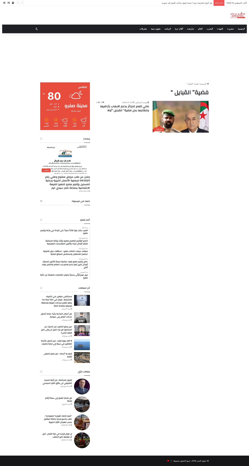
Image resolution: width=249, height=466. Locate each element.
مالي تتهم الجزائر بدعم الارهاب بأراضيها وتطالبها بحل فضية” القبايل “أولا (124, 108)
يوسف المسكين (141, 102)
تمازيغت (190, 29)
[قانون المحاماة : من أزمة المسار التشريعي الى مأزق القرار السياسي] (82, 386)
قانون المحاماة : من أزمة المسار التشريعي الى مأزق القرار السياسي (57, 381)
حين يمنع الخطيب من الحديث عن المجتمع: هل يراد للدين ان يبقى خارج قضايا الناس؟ (56, 330)
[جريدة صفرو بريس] (238, 15)
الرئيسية (241, 29)
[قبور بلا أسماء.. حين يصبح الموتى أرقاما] (82, 357)
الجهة (221, 29)
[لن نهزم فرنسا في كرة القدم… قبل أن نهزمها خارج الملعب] (82, 440)
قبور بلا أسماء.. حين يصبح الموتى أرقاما (58, 355)
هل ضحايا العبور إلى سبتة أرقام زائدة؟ (58, 399)
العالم (200, 29)
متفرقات (143, 29)
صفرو (231, 29)
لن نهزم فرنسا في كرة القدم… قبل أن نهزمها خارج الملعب (57, 435)
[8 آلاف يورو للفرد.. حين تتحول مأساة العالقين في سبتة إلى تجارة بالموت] (82, 344)
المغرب (210, 29)
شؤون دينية (156, 29)
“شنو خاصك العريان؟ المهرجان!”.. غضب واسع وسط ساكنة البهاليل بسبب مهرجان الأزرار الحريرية (58, 419)
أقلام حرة (179, 29)
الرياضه (168, 29)
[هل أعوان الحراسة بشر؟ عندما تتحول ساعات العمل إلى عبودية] (82, 317)
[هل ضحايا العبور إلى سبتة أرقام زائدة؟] (82, 404)
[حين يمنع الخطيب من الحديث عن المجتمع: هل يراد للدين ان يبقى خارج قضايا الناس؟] (82, 330)
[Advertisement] (124, 58)
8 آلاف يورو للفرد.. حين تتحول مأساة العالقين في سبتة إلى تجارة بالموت (56, 342)
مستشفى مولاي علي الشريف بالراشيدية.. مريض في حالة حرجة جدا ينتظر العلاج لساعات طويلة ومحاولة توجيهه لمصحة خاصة (56, 301)
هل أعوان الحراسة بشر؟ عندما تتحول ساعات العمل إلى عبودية (187, 3)
